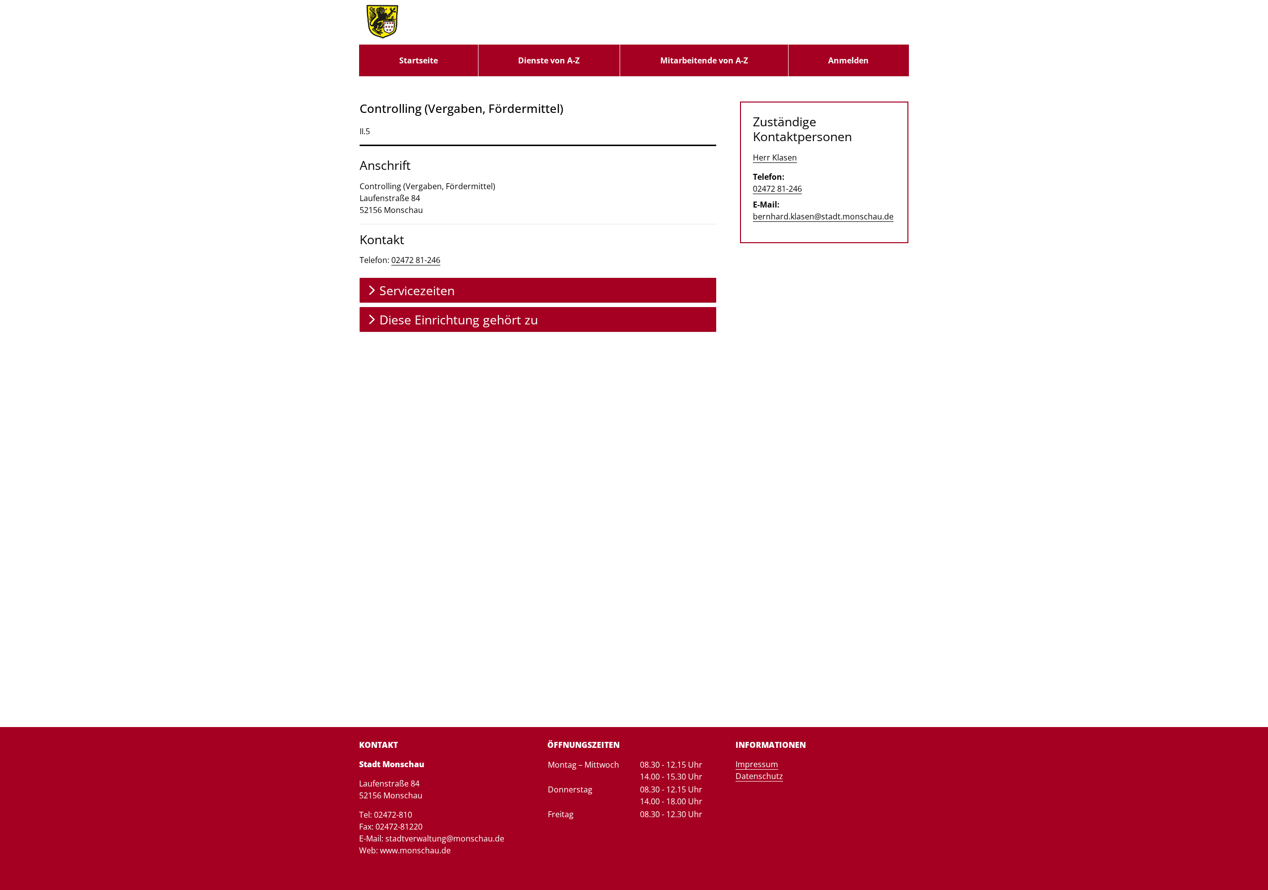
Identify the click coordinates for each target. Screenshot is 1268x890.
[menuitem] (418, 60)
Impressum (757, 764)
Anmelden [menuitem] (848, 60)
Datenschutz (759, 776)
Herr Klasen (775, 157)
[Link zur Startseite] (382, 22)
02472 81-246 (415, 260)
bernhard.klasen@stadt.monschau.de (823, 216)
